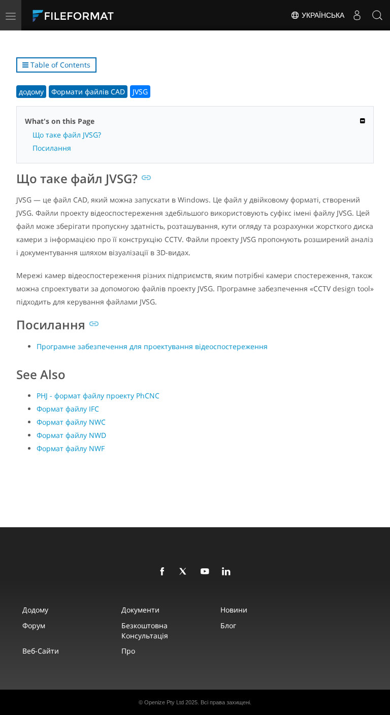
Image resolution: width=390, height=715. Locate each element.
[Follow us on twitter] (185, 571)
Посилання (51, 148)
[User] (357, 15)
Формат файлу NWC (71, 422)
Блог (228, 625)
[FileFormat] (97, 15)
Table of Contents (59, 65)
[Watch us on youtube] (206, 571)
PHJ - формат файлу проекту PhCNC (98, 395)
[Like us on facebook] (164, 571)
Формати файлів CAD (88, 91)
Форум (33, 625)
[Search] (377, 15)
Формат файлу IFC (68, 409)
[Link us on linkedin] (228, 571)
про (128, 651)
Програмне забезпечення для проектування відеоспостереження (152, 346)
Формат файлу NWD (71, 435)
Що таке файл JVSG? (66, 135)
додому (31, 91)
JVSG (140, 91)
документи (140, 610)
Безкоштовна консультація (144, 630)
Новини (233, 610)
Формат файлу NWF (71, 448)
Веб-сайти (40, 651)
